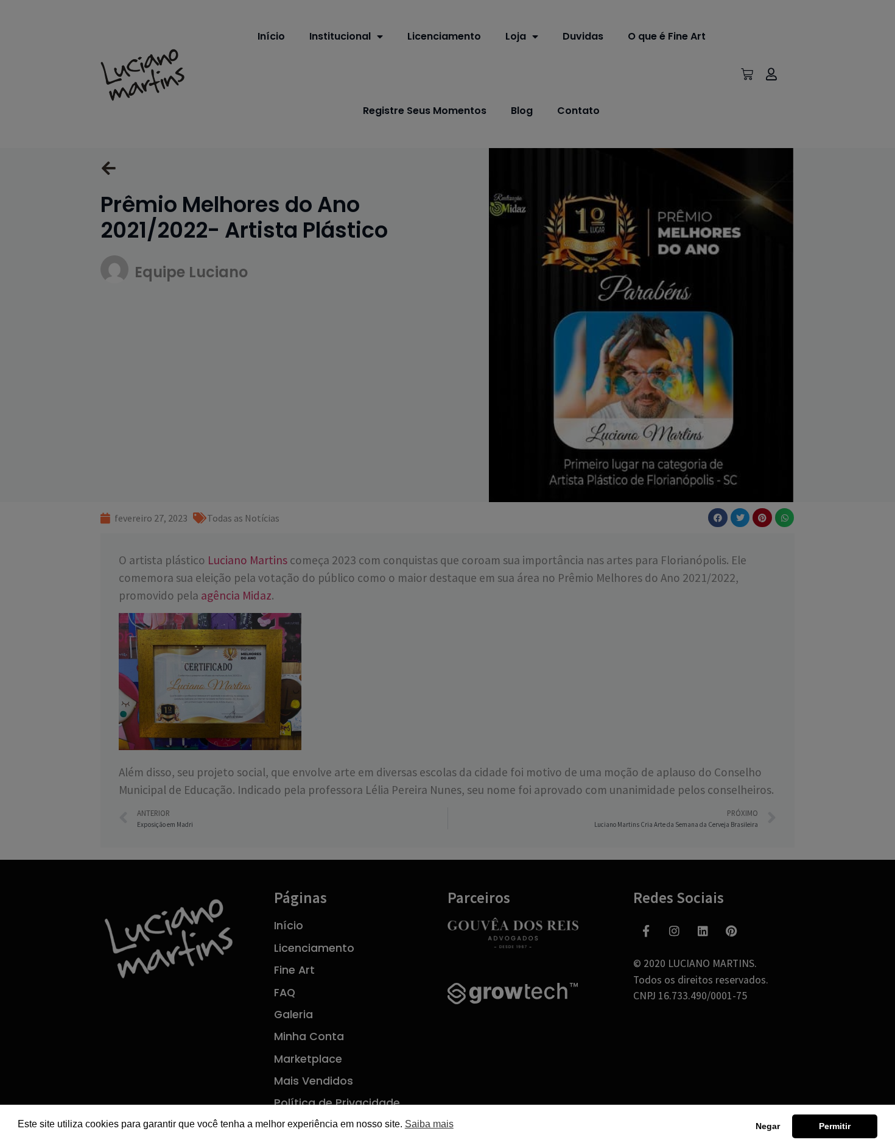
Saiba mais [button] (429, 1124)
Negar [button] (768, 1126)
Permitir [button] (835, 1126)
